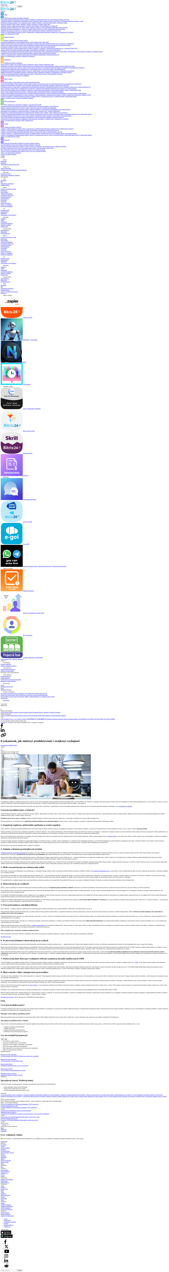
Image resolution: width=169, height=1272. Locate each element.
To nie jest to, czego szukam (11, 1041)
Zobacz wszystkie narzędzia (8, 154)
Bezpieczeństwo (8, 1225)
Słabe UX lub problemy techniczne (12, 1050)
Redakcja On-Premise (7, 1179)
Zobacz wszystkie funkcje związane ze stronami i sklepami (17, 98)
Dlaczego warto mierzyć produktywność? (133, 1096)
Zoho (2, 1190)
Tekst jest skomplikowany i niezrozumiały (14, 1043)
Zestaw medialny (5, 1148)
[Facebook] (5, 1243)
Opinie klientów (5, 1171)
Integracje (3, 293)
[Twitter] (6, 1248)
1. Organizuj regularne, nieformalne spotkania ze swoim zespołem (40, 1095)
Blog (2, 1167)
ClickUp (3, 1187)
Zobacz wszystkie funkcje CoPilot (10, 136)
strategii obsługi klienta (38, 925)
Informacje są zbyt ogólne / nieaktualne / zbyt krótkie (17, 1044)
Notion (3, 1197)
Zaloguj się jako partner (7, 1216)
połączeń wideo (112, 836)
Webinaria (3, 1157)
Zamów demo (4, 1162)
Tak (2, 1039)
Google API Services (6, 1209)
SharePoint (4, 1198)
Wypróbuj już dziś (6, 936)
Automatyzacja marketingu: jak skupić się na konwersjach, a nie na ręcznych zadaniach (25, 1114)
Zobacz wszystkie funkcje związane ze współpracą (15, 75)
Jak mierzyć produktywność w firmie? (156, 1096)
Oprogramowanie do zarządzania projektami (13, 853)
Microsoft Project (5, 1195)
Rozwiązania (4, 1170)
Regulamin (7, 1220)
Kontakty (3, 1149)
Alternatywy (4, 1173)
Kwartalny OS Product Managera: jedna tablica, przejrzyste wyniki (19, 1120)
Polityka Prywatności (10, 1222)
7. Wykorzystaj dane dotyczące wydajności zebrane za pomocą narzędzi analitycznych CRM (47, 1096)
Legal (5, 1219)
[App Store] (6, 1233)
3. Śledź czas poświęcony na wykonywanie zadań (99, 1095)
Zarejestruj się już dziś (7, 997)
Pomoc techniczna (6, 1160)
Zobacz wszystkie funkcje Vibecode (11, 153)
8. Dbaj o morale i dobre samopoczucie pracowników (88, 1096)
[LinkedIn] (6, 1262)
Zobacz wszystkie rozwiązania (9, 291)
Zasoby (3, 1176)
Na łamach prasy (5, 1151)
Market (3, 1203)
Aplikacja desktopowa (7, 1206)
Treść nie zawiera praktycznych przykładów (15, 1046)
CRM (136, 962)
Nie (6, 1039)
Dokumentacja (5, 1182)
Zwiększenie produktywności (9, 745)
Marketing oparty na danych (8, 1112)
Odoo (2, 1200)
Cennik (3, 156)
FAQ (105, 1096)
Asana (2, 1186)
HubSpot (3, 1193)
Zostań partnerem (5, 1214)
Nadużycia (7, 1226)
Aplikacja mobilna (6, 1205)
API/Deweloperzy (6, 1208)
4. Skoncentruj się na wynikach (122, 1095)
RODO (6, 1223)
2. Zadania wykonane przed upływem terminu (72, 1095)
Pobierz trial (4, 1181)
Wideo (2, 1159)
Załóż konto (4, 4)
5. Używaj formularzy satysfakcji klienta (142, 1095)
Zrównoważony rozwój (7, 1152)
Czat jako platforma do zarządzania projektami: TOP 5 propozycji (19, 1107)
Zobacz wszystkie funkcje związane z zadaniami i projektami (18, 56)
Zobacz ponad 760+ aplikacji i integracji (12, 659)
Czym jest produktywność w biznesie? (11, 1095)
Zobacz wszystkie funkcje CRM (10, 34)
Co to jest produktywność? (114, 1096)
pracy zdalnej (33, 985)
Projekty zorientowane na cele (9, 1106)
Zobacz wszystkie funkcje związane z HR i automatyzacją (17, 120)
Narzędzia (3, 1144)
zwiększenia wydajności (125, 806)
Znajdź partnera (5, 1212)
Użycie (3, 1174)
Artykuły (3, 722)
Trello (2, 1192)
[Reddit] (6, 1267)
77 (8, 1125)
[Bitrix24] (8, 3)
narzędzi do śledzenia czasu (101, 871)
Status (2, 1163)
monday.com (4, 1189)
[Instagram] (6, 1257)
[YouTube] (6, 1253)
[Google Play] (7, 1237)
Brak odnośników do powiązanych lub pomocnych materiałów (20, 1048)
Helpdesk (3, 1156)
